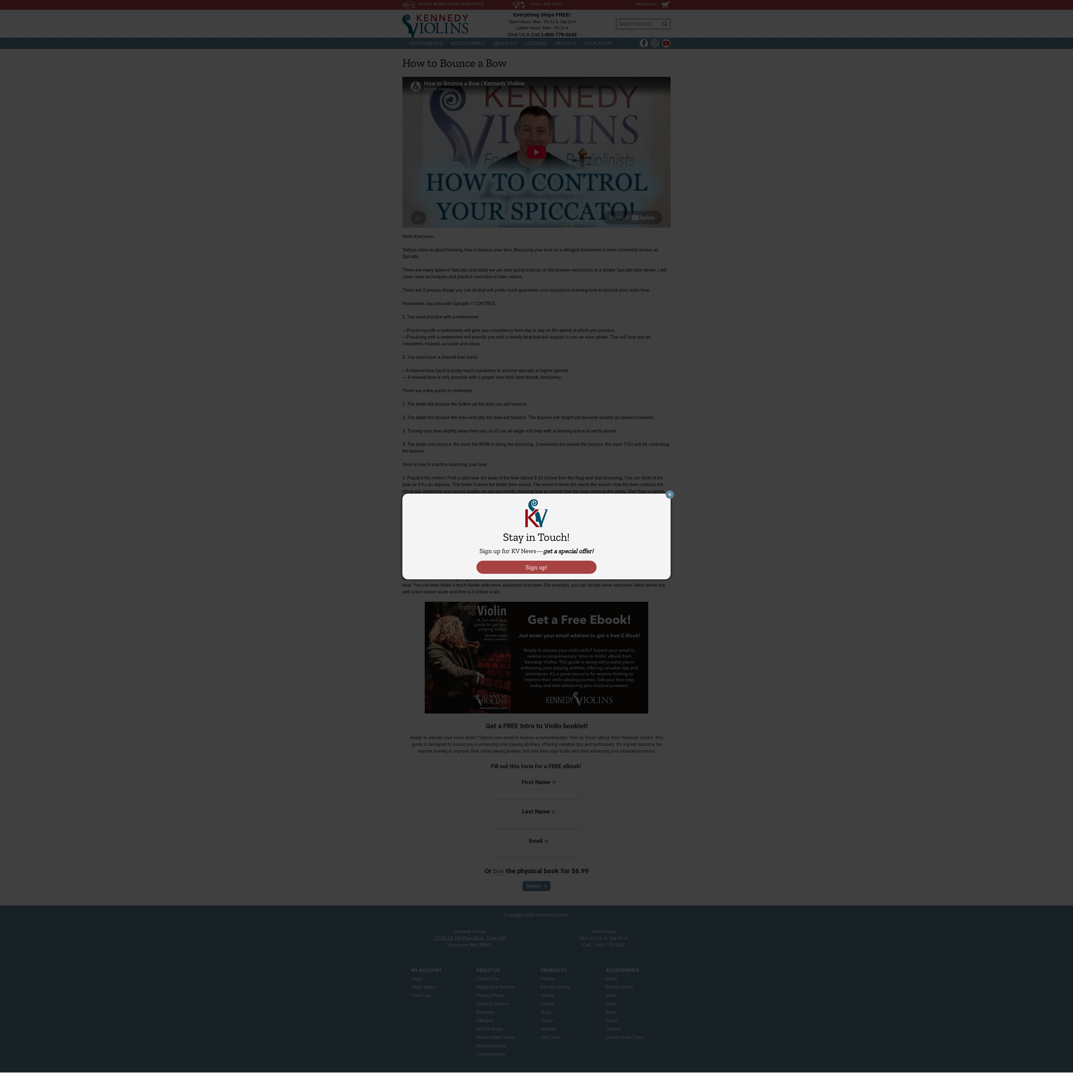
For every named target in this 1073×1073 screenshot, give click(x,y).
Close (670, 494)
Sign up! (536, 567)
